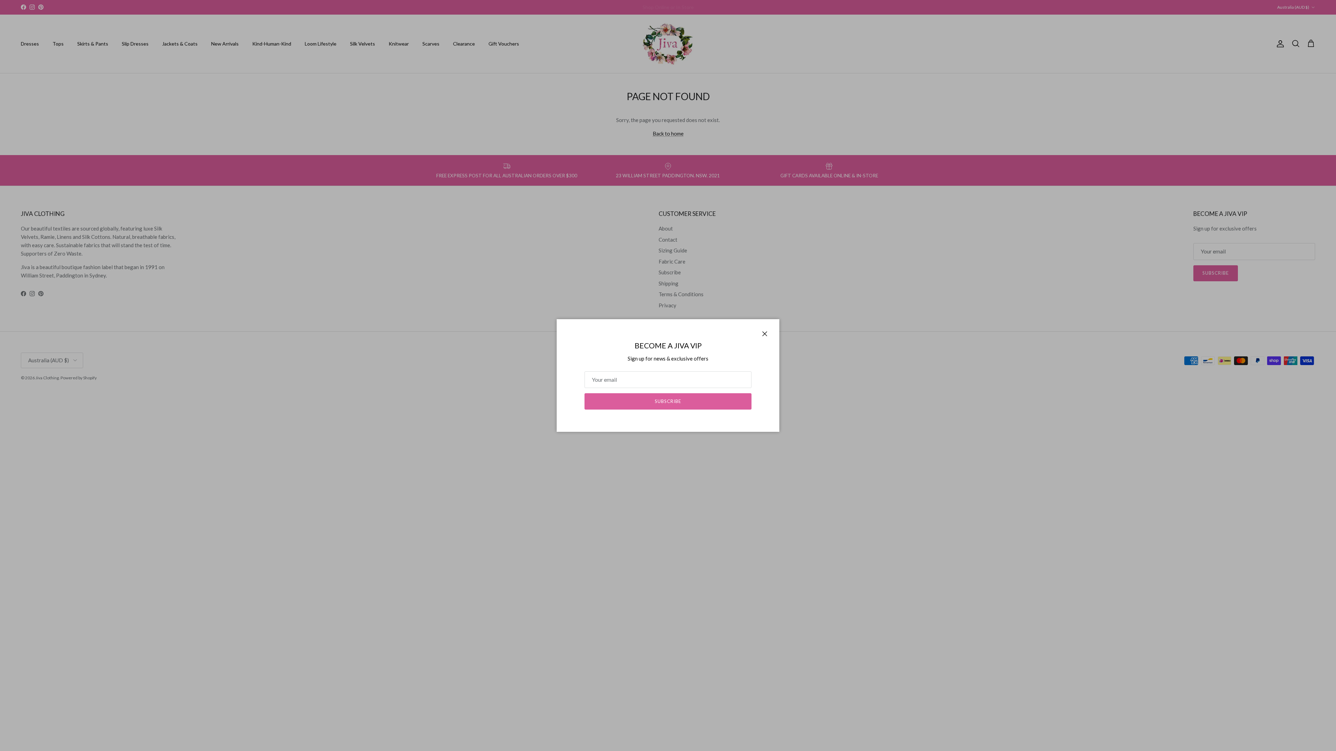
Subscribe (668, 401)
